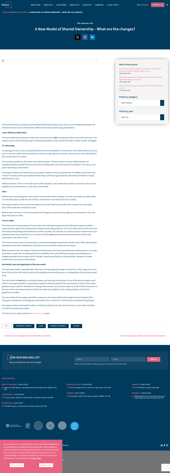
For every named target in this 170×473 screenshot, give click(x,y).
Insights (87, 5)
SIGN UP (153, 359)
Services (48, 5)
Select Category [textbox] (126, 103)
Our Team (35, 5)
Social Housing (38, 313)
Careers (99, 5)
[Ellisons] (7, 4)
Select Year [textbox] (125, 117)
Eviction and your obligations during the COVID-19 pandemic (28, 336)
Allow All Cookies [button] (16, 465)
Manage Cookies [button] (46, 465)
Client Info (112, 5)
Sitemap (65, 445)
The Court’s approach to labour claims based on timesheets (142, 336)
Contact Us (157, 5)
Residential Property (58, 326)
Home (4, 12)
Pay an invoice (142, 5)
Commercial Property (18, 12)
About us (74, 5)
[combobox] (141, 103)
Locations (61, 5)
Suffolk (76, 326)
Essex (41, 326)
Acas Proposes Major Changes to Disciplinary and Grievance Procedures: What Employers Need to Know (140, 70)
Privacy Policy (122, 364)
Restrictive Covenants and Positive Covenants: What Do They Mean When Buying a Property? (140, 78)
